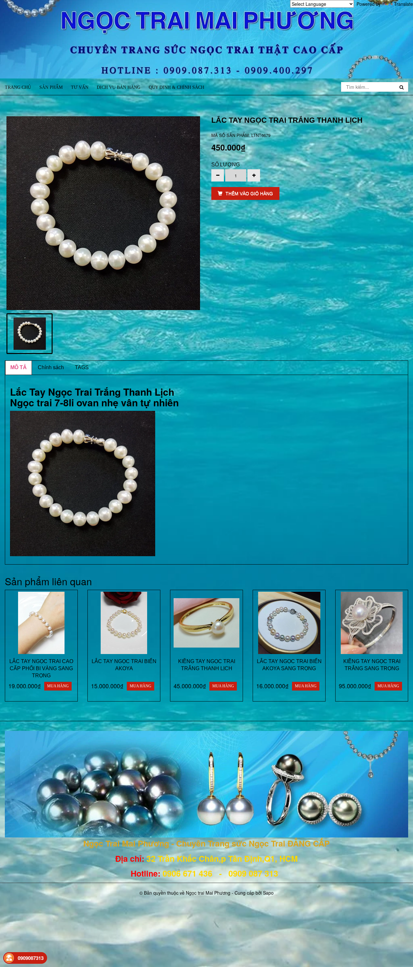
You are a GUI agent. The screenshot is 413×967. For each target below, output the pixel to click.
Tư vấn (79, 87)
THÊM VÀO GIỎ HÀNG (249, 193)
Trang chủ (18, 87)
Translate (403, 4)
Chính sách (51, 367)
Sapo (268, 892)
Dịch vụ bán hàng (118, 87)
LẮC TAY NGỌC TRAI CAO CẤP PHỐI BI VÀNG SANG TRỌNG (41, 668)
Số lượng (225, 164)
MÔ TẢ (18, 367)
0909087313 (31, 958)
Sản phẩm (51, 87)
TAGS (82, 367)
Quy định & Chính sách (176, 87)
